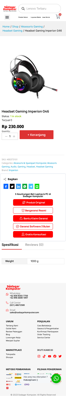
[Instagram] (39, 356)
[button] (7, 17)
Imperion (13, 170)
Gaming (22, 166)
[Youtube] (50, 356)
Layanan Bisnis (36, 17)
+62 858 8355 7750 (19, 295)
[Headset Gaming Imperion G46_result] (33, 74)
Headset (31, 166)
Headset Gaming (44, 166)
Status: (5, 116)
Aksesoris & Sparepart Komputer (30, 163)
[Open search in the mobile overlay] (39, 8)
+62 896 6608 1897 (19, 297)
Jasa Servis (46, 17)
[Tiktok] (44, 356)
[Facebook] (55, 356)
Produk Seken (23, 17)
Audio (14, 166)
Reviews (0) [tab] (34, 244)
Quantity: (6, 131)
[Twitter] (60, 356)
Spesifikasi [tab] (10, 244)
